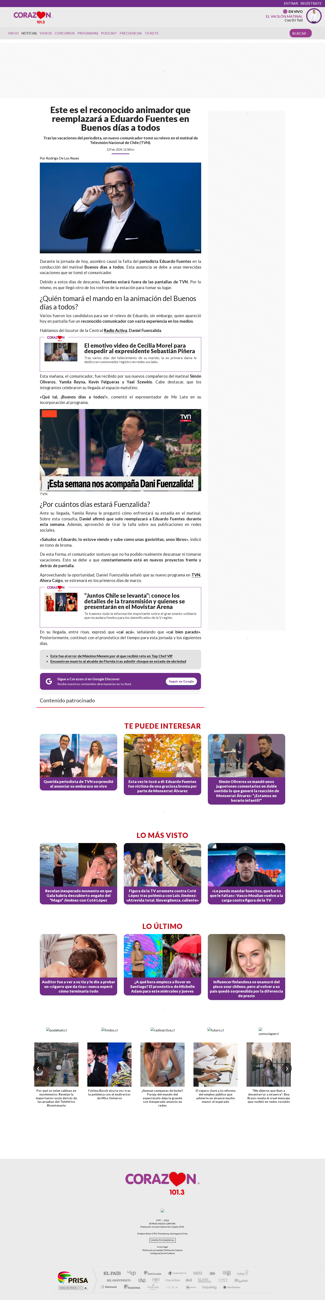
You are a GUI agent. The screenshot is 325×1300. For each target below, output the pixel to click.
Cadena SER (196, 1273)
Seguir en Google (181, 681)
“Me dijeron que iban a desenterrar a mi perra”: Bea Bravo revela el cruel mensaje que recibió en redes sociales (268, 1096)
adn (225, 1273)
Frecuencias (131, 33)
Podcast (109, 33)
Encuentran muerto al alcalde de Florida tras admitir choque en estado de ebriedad (118, 661)
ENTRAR (291, 3)
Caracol (241, 1273)
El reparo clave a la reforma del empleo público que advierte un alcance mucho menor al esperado (215, 1096)
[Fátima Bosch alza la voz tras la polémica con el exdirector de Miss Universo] (109, 1064)
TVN (195, 574)
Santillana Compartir (177, 1273)
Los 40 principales (133, 1273)
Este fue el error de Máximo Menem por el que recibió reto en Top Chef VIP (111, 656)
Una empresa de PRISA (73, 1277)
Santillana (154, 1273)
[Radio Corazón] (33, 17)
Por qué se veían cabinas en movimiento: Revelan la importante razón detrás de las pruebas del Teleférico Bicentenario (56, 1098)
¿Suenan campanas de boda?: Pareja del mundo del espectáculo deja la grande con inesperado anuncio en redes (162, 1098)
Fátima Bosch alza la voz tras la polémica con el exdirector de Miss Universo (109, 1094)
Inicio (13, 33)
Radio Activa (115, 330)
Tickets (151, 33)
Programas (87, 33)
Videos (46, 33)
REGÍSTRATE (310, 3)
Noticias (29, 33)
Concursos (65, 33)
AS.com (210, 1273)
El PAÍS (112, 1273)
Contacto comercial (162, 1240)
